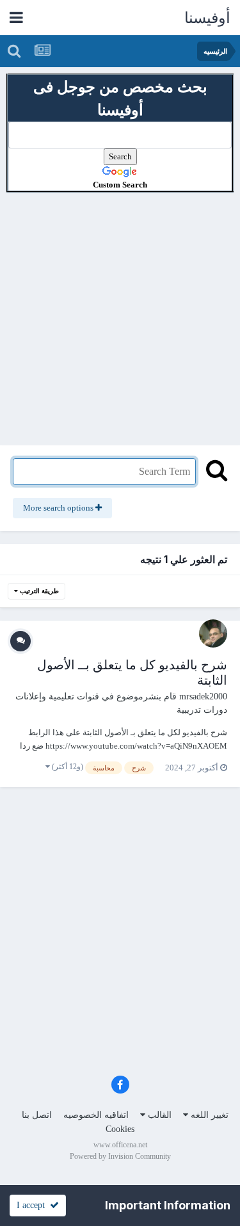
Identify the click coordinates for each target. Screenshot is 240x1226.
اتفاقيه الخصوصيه (96, 1115)
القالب (158, 1115)
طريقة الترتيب (38, 590)
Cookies (120, 1129)
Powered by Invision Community (120, 1156)
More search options (59, 508)
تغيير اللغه (208, 1115)
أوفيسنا (207, 18)
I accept (33, 1205)
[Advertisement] (120, 313)
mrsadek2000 (203, 696)
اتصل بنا (37, 1115)
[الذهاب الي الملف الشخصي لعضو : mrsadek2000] (213, 633)
